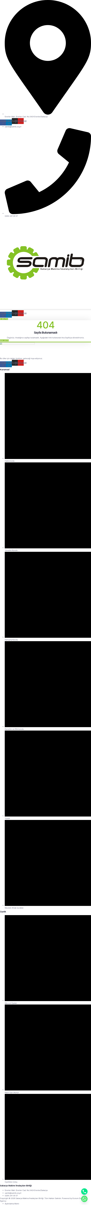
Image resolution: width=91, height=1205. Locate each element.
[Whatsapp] (84, 1199)
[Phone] (84, 1191)
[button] (45, 309)
